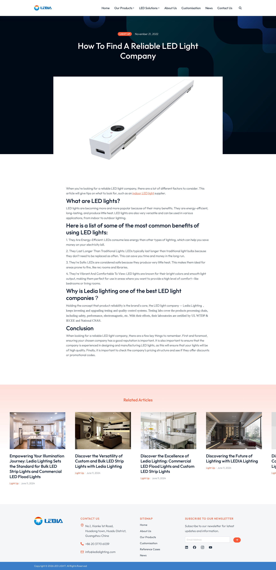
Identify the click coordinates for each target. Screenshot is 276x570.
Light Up (14, 483)
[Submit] (237, 540)
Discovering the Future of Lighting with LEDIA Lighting (232, 458)
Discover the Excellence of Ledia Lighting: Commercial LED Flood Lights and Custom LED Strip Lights (167, 463)
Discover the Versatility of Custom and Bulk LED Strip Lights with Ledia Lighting (99, 461)
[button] (5, 448)
